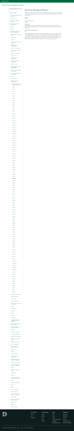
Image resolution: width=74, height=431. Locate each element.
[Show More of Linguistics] (10, 329)
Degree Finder (65, 415)
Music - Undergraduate (15, 344)
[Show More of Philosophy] (10, 351)
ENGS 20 (13, 156)
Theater (12, 387)
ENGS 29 (13, 176)
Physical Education (14, 353)
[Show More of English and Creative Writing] (10, 294)
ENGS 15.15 (14, 147)
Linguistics (13, 329)
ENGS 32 (13, 182)
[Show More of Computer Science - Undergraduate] (10, 57)
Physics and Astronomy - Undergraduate (15, 356)
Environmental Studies (15, 296)
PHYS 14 (34, 25)
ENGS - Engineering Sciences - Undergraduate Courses (17, 84)
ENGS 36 (13, 191)
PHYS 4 (50, 26)
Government (13, 310)
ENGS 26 (13, 169)
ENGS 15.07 (14, 129)
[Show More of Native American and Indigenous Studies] (10, 346)
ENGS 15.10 (14, 136)
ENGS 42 (13, 198)
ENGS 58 (13, 220)
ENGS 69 (13, 245)
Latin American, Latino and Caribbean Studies (15, 324)
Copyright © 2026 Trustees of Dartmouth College (9, 427)
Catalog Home (12, 404)
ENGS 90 (13, 283)
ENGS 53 (13, 214)
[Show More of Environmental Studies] (10, 296)
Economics (13, 76)
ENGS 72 (13, 249)
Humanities (13, 315)
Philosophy (13, 351)
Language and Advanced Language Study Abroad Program (15, 320)
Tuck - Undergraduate (14, 389)
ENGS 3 (13, 93)
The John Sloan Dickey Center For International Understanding (16, 67)
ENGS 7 (13, 104)
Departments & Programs (67, 422)
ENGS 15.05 (14, 127)
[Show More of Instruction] (9, 29)
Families (43, 421)
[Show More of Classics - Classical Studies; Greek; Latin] (10, 50)
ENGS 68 (13, 243)
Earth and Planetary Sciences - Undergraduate (16, 71)
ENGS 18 (13, 151)
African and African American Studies (16, 35)
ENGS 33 (13, 185)
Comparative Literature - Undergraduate (15, 61)
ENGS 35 (13, 189)
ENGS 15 (13, 120)
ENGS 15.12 (14, 140)
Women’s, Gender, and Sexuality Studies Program (15, 394)
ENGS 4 (13, 98)
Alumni (43, 419)
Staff (42, 417)
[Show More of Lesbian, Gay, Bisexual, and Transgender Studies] (10, 326)
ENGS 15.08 (14, 131)
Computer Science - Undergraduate (14, 58)
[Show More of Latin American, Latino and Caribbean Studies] (10, 323)
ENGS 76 (13, 256)
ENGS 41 (13, 196)
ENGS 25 (13, 167)
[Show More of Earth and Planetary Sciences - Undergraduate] (10, 70)
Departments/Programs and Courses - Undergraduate (15, 32)
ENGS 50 (13, 209)
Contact (32, 414)
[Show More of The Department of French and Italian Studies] (10, 303)
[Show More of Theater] (10, 387)
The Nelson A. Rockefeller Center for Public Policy (15, 365)
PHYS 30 (26, 22)
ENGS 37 (13, 194)
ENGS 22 (13, 160)
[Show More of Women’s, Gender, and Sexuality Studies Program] (10, 393)
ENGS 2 (13, 91)
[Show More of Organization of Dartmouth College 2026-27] (9, 23)
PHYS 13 (29, 25)
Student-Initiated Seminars (15, 382)
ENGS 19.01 (14, 153)
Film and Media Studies (15, 301)
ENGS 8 (13, 107)
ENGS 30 (13, 178)
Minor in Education (14, 78)
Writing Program (14, 396)
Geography (13, 306)
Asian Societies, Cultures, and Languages (16, 42)
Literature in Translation (15, 332)
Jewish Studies (13, 317)
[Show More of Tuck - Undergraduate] (10, 389)
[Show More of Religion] (10, 367)
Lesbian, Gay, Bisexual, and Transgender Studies (15, 327)
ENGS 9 (13, 109)
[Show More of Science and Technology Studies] (10, 369)
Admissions (65, 414)
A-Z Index (64, 417)
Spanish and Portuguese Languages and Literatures (15, 378)
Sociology (12, 375)
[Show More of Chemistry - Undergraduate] (10, 48)
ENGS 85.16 (14, 269)
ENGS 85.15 (14, 267)
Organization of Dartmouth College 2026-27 (15, 24)
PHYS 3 (46, 26)
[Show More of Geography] (10, 306)
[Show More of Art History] (10, 39)
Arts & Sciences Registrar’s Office (13, 5)
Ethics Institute (13, 298)
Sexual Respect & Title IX (56, 422)
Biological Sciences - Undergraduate (14, 45)
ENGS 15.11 (14, 138)
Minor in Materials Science (15, 334)
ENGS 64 (13, 234)
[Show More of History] (10, 313)
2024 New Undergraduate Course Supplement (16, 16)
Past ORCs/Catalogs (13, 406)
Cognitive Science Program (15, 53)
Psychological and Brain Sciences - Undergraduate (15, 360)
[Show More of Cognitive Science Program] (10, 53)
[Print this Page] (22, 8)
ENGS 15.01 (14, 122)
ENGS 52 (13, 211)
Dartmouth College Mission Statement (15, 21)
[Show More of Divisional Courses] (10, 64)
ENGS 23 (13, 162)
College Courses (14, 55)
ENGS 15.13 (14, 142)
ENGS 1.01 (14, 89)
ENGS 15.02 (14, 124)
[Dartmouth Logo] (5, 1)
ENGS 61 (13, 227)
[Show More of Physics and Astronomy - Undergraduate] (10, 356)
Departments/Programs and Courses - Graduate (15, 399)
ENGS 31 (13, 180)
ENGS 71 (13, 247)
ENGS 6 (13, 102)
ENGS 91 (13, 285)
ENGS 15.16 (14, 149)
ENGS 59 (13, 223)
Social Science (13, 372)
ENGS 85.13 (14, 265)
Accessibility (54, 421)
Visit (31, 415)
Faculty (43, 414)
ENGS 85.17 (14, 272)
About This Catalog (13, 18)
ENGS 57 (13, 218)
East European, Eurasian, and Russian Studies (16, 74)
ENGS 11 (13, 111)
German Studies (14, 308)
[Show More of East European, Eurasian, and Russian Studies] (10, 73)
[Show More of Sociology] (10, 375)
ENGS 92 (13, 287)
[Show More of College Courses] (10, 55)
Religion (12, 367)
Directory (64, 419)
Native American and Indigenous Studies (14, 347)
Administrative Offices (66, 421)
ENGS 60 (13, 225)
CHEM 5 (26, 25)
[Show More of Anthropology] (10, 37)
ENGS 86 (13, 274)
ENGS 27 (13, 171)
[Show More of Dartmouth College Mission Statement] (9, 20)
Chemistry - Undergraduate (15, 48)
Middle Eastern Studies (15, 341)
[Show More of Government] (10, 310)
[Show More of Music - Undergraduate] (10, 344)
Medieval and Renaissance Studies (15, 339)
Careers (53, 417)
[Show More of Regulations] (9, 26)
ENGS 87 (13, 276)
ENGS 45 (13, 205)
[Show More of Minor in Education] (10, 78)
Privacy (18, 427)
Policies (22, 427)
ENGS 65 (13, 236)
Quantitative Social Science (15, 362)
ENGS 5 (13, 100)
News (53, 414)
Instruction (12, 29)
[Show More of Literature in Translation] (10, 332)
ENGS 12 (13, 113)
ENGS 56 (13, 216)
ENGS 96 (13, 292)
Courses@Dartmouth (30, 33)
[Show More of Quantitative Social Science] (10, 362)
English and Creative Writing (16, 294)
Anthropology (13, 37)
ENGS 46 (13, 207)
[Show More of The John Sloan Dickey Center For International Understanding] (10, 66)
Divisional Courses (14, 64)
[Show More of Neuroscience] (10, 349)
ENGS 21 (13, 158)
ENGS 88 (13, 278)
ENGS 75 (13, 254)
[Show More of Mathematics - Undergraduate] (10, 336)
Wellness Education (14, 391)
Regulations (12, 26)
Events (53, 415)
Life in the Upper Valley (56, 419)
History (12, 313)
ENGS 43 (13, 200)
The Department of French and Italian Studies (16, 304)
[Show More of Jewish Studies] (10, 317)
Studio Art (13, 384)
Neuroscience (13, 349)
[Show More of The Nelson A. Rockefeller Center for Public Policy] (10, 364)
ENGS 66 (13, 238)
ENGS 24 (13, 165)
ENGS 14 (13, 118)
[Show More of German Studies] (10, 308)
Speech (12, 380)
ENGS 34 (13, 187)
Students (43, 415)
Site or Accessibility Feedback (28, 427)
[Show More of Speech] (10, 380)
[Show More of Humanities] (10, 315)
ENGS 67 (13, 240)
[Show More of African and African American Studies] (10, 34)
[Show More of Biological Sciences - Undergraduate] (10, 45)
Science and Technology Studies (15, 370)
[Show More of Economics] (10, 76)
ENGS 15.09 (14, 133)
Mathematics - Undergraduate (16, 336)
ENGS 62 (13, 229)
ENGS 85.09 (14, 263)
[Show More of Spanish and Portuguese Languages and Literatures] (10, 377)
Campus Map (33, 417)
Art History (13, 39)
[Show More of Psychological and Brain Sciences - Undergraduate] (10, 359)
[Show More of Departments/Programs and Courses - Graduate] (9, 399)
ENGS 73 (13, 252)
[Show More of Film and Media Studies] (10, 301)
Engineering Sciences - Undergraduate (15, 81)
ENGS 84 (13, 258)
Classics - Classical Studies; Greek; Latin (16, 51)
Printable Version (13, 402)
